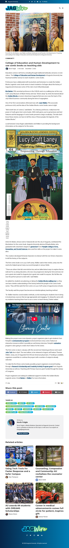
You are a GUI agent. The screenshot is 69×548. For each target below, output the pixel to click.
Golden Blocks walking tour (47, 281)
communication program (20, 341)
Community (9, 58)
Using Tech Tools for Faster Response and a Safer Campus (17, 471)
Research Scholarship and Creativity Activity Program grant (32, 366)
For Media (44, 1)
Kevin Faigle (12, 68)
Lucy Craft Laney (11, 412)
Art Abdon (30, 403)
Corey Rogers (40, 406)
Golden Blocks (13, 96)
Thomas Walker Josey (25, 412)
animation (57, 343)
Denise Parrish (43, 517)
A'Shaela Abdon (11, 403)
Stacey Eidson (13, 514)
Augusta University (13, 1)
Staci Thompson (13, 477)
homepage (9, 409)
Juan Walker (43, 103)
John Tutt (8, 352)
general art (34, 247)
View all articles (23, 433)
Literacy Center (48, 409)
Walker (29, 378)
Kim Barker (9, 91)
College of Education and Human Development (29, 75)
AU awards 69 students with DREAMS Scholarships (17, 508)
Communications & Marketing (50, 5)
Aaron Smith (42, 480)
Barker (22, 378)
